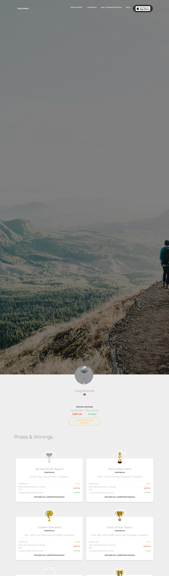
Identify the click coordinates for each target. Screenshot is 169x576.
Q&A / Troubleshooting (111, 7)
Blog (128, 7)
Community (92, 7)
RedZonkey (23, 8)
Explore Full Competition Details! (49, 497)
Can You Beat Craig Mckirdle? (84, 421)
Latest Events (76, 7)
